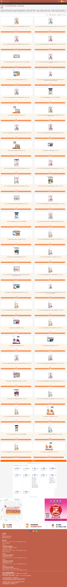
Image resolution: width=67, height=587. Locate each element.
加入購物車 (16, 49)
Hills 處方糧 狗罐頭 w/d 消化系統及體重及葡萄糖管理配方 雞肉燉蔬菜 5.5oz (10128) (16, 292)
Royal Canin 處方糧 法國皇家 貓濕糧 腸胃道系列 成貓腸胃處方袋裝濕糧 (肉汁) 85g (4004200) (16, 97)
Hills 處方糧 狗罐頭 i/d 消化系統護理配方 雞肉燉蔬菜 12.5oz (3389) (16, 398)
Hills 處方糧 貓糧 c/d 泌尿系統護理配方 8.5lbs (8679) (50, 416)
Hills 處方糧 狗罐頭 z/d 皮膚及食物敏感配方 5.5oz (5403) (50, 345)
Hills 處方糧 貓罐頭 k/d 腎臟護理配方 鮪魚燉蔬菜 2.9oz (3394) (16, 150)
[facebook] (31, 531)
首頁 (1, 3)
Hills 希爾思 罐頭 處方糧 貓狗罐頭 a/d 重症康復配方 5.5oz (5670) (16, 239)
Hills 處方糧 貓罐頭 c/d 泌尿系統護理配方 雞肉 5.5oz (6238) (16, 115)
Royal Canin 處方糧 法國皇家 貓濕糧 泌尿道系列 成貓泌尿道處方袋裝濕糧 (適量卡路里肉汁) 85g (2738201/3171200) (50, 115)
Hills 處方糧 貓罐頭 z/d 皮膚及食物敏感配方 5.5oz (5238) (50, 150)
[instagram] (34, 531)
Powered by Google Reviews (33, 496)
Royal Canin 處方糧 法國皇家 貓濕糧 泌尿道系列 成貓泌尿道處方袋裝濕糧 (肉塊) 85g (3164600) (50, 221)
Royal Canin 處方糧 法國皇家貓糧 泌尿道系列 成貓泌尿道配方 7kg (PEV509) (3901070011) (50, 239)
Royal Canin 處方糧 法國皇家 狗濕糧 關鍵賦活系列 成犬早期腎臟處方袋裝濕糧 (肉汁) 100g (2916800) (50, 203)
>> (36, 462)
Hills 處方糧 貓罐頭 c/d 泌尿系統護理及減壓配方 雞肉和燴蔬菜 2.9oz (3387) (16, 79)
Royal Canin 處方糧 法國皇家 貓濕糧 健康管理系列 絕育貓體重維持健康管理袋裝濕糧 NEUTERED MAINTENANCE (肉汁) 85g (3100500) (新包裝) (50, 80)
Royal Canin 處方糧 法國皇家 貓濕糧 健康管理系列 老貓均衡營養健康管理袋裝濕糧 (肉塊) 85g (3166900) (16, 363)
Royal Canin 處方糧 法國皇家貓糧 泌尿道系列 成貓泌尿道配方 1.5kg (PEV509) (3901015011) (16, 416)
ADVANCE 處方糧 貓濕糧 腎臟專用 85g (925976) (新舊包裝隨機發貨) (50, 97)
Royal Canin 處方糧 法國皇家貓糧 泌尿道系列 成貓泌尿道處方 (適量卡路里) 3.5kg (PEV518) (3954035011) (17, 310)
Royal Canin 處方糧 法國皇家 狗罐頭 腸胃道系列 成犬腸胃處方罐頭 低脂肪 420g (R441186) (16, 168)
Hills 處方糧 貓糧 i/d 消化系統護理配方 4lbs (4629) (16, 345)
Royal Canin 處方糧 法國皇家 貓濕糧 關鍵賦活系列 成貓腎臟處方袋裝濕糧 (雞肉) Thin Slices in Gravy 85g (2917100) (50, 62)
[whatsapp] (36, 531)
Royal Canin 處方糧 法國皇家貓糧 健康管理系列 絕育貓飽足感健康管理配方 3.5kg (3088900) (50, 310)
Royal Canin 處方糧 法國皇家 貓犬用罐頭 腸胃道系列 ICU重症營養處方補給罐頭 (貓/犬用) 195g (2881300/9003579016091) (16, 275)
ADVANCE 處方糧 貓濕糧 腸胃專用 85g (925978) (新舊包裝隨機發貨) (16, 221)
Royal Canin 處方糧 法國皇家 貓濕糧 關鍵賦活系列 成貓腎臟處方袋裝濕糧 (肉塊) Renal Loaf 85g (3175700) (50, 44)
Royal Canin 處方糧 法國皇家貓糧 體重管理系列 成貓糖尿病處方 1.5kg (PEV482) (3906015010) (50, 398)
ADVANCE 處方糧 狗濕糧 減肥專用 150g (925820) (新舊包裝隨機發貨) (16, 434)
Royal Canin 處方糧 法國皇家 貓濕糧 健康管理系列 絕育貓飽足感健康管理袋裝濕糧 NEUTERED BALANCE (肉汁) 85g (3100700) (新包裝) (50, 293)
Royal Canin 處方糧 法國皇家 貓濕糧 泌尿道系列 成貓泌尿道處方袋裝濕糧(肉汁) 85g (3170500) (16, 26)
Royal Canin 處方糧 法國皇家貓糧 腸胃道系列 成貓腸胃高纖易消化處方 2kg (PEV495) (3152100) (50, 363)
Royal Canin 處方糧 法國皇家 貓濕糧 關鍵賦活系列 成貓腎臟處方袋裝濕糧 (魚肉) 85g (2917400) (16, 44)
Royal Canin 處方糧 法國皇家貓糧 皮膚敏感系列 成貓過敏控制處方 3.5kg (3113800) (50, 434)
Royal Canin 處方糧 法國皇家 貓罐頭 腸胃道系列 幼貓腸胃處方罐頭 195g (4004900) (16, 203)
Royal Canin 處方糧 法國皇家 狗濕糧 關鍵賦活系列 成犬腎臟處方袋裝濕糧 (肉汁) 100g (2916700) (50, 168)
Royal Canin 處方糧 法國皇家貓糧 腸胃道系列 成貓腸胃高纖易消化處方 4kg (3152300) (50, 274)
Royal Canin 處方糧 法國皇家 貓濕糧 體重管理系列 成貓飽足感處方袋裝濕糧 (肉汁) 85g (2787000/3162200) (50, 26)
